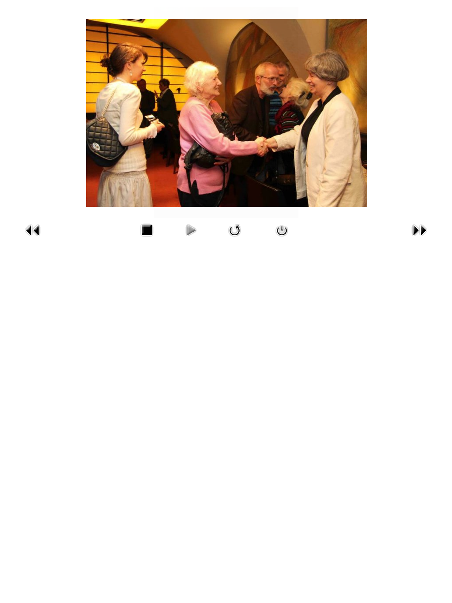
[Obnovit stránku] (234, 238)
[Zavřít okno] (282, 238)
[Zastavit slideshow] (146, 238)
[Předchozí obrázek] (32, 238)
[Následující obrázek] (419, 238)
